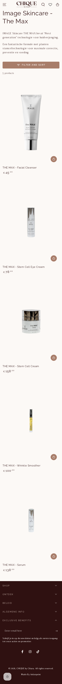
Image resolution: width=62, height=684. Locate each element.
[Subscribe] (57, 631)
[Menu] (4, 4)
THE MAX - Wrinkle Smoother (21, 465)
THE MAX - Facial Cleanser (20, 167)
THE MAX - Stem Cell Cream (21, 366)
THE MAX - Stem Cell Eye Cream (24, 266)
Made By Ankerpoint (31, 674)
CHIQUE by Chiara (25, 668)
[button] (43, 4)
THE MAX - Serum (14, 564)
